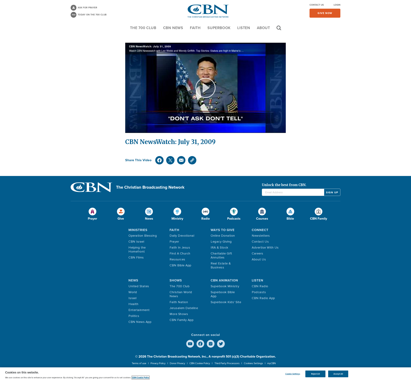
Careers (257, 253)
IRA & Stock (219, 248)
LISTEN (243, 28)
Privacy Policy (158, 363)
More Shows (179, 314)
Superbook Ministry (225, 286)
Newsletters (261, 236)
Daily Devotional (182, 236)
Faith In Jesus (180, 248)
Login (337, 5)
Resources (177, 259)
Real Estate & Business (221, 265)
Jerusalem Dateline (184, 308)
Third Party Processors (227, 363)
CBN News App (139, 322)
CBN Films (136, 257)
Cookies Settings (253, 363)
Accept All (338, 373)
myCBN (271, 363)
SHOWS (176, 280)
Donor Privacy (177, 363)
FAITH (195, 28)
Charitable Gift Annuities (221, 255)
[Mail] (181, 160)
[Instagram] (210, 344)
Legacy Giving (221, 242)
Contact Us (317, 5)
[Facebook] (159, 160)
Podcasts (259, 292)
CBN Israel (136, 242)
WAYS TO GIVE (223, 230)
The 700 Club (143, 28)
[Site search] (278, 29)
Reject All (315, 373)
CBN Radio (260, 286)
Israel (132, 298)
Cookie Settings (292, 373)
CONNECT (260, 230)
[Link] (192, 160)
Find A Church (180, 253)
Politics (133, 316)
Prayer (174, 242)
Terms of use (139, 363)
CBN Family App (181, 320)
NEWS (133, 280)
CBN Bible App (180, 265)
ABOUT (263, 28)
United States (138, 286)
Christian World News (181, 294)
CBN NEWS (173, 28)
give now (325, 13)
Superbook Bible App (223, 294)
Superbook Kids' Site (226, 302)
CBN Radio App (263, 298)
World (132, 292)
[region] (205, 374)
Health (133, 304)
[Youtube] (190, 344)
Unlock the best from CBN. (284, 185)
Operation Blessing (142, 236)
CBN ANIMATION (224, 280)
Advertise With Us (265, 248)
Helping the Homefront (137, 250)
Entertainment (139, 310)
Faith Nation (179, 302)
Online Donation (223, 236)
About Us (259, 259)
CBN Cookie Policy (199, 363)
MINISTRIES (137, 230)
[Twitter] (170, 160)
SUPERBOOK (219, 28)
